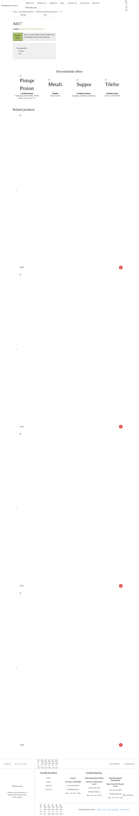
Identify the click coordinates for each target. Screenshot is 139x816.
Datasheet (21, 51)
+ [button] (121, 267)
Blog (62, 3)
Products (41, 3)
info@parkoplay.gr (129, 764)
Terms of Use (101, 809)
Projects (53, 3)
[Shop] (39, 764)
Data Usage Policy (113, 809)
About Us (29, 3)
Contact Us (72, 3)
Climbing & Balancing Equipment (32, 29)
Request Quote (17, 37)
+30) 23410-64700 (73, 785)
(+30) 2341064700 (114, 764)
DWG (20, 53)
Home (49, 778)
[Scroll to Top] (128, 795)
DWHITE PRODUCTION (87, 809)
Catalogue (84, 3)
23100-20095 (117, 790)
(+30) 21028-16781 (94, 788)
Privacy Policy (124, 809)
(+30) (111, 790)
